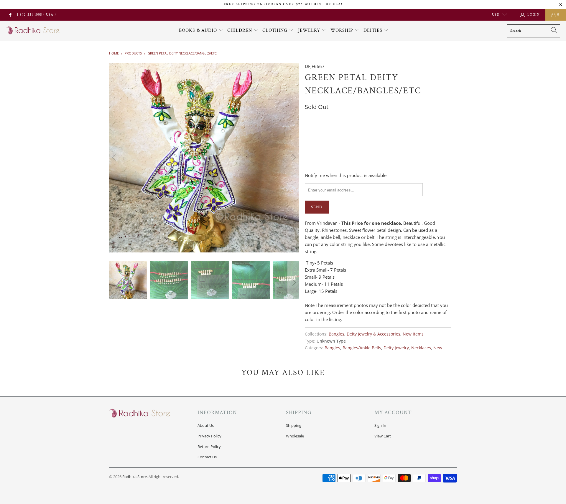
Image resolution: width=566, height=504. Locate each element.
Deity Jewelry (396, 348)
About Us (206, 425)
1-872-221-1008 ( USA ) (36, 14)
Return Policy (209, 446)
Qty (308, 147)
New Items (413, 334)
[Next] (293, 157)
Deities (373, 30)
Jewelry (310, 30)
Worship (342, 30)
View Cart (382, 436)
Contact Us (207, 457)
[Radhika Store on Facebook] (9, 14)
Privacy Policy (209, 436)
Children (240, 30)
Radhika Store (134, 476)
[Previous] (115, 157)
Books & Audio (198, 30)
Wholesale (295, 436)
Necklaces (421, 348)
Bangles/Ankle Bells (362, 348)
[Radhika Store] (33, 30)
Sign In (380, 425)
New (437, 348)
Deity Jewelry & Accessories (373, 334)
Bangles (336, 334)
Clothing (275, 30)
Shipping (293, 425)
